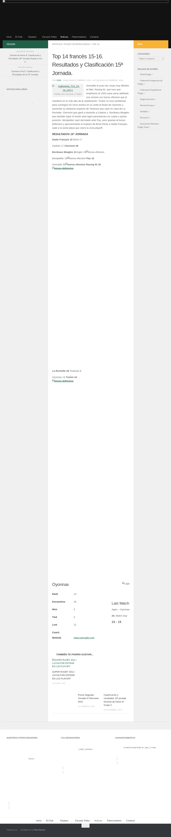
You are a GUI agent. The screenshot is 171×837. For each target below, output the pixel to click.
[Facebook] (42, 44)
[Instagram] (38, 44)
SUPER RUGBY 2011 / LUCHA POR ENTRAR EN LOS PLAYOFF (63, 675)
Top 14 (95, 44)
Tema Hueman (39, 830)
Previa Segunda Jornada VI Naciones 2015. (88, 698)
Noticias (64, 37)
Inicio (9, 37)
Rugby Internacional (77, 44)
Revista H (144, 117)
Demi (59, 80)
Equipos (32, 37)
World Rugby (145, 74)
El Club (18, 37)
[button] (31, 803)
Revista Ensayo (147, 105)
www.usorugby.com (84, 637)
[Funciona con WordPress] (18, 830)
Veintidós (144, 111)
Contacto (94, 37)
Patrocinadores (79, 37)
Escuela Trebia (49, 37)
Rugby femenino (147, 99)
